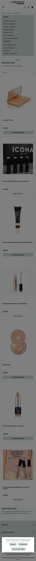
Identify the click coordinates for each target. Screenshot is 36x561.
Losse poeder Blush (9, 48)
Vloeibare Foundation (9, 21)
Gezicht (5, 17)
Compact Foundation (9, 26)
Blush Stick (6, 50)
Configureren (23, 544)
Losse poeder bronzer (10, 45)
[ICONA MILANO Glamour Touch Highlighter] (18, 281)
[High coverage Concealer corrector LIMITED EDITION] (18, 220)
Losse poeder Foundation (10, 38)
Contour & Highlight (9, 24)
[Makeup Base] (18, 342)
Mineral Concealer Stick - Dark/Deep (13, 426)
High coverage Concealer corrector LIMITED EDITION (18, 242)
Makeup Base (7, 365)
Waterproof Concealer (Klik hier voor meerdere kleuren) (16, 487)
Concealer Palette (8, 120)
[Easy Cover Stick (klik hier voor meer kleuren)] (18, 159)
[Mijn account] (28, 7)
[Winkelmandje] (32, 7)
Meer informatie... (26, 540)
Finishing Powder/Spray (10, 53)
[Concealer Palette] (18, 97)
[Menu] (3, 7)
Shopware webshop (25, 557)
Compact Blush (7, 32)
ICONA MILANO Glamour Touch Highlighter (15, 303)
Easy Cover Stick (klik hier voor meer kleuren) (16, 181)
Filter (19, 59)
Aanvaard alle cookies (18, 549)
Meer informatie (18, 193)
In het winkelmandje (18, 132)
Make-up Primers (8, 35)
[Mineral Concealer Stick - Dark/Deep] (18, 403)
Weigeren (13, 544)
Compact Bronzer (8, 29)
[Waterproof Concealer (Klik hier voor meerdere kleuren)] (18, 464)
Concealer (6, 41)
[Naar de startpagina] (18, 2)
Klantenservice (8, 532)
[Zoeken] (25, 7)
